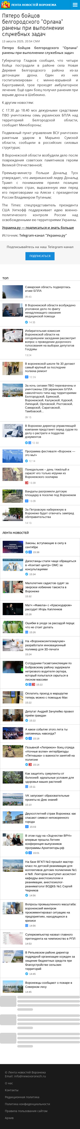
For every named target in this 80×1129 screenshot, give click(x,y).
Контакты (11, 1090)
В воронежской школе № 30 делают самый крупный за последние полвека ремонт (50, 367)
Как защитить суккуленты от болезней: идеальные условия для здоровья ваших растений (49, 777)
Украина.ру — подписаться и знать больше (38, 227)
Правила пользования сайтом (26, 1111)
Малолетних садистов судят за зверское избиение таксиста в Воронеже (47, 587)
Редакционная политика (22, 1097)
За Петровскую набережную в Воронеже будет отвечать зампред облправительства (49, 513)
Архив (9, 1118)
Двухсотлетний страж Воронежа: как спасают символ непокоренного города (50, 817)
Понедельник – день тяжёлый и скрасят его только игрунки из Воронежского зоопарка (47, 473)
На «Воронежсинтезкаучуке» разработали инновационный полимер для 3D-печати (45, 645)
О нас (9, 1083)
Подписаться (40, 256)
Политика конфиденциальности (27, 1104)
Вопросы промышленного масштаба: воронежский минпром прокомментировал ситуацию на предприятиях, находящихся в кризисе (50, 912)
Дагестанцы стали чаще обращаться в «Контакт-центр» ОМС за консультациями (50, 565)
